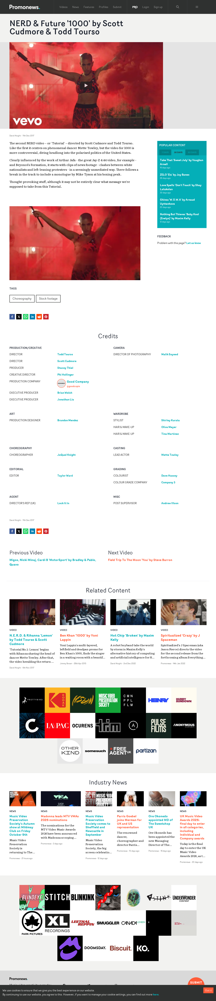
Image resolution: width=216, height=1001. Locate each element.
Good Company (78, 381)
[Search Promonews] (177, 7)
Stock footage (48, 298)
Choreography (22, 298)
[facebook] (12, 316)
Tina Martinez (170, 434)
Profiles (103, 7)
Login (145, 7)
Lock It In (63, 503)
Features (89, 7)
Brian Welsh (64, 393)
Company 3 (168, 482)
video (13, 630)
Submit (117, 7)
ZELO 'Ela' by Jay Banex (174, 175)
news (12, 811)
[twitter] (19, 316)
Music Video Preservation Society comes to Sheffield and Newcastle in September (98, 825)
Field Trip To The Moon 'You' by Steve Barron (140, 560)
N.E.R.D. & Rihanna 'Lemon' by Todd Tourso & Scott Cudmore (31, 639)
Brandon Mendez (67, 420)
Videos (63, 7)
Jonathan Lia (65, 399)
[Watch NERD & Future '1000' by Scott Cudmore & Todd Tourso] (86, 85)
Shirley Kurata (170, 420)
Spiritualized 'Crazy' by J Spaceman (180, 637)
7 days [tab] (165, 152)
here (156, 994)
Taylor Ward (65, 476)
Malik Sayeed (169, 354)
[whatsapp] (25, 316)
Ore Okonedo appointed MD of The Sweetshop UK (160, 821)
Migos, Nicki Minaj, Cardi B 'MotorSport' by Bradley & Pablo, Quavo (52, 562)
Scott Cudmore (66, 361)
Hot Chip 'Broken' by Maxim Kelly (132, 637)
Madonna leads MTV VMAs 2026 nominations (60, 818)
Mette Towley (170, 455)
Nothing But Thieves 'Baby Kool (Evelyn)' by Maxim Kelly (179, 216)
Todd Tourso (65, 354)
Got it (208, 990)
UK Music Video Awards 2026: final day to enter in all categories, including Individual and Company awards (192, 827)
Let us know (193, 243)
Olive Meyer (169, 427)
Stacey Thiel (65, 368)
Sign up (158, 7)
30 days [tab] (178, 152)
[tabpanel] (182, 191)
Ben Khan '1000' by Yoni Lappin (79, 637)
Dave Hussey (169, 476)
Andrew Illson (169, 503)
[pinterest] (46, 316)
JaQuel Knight (66, 455)
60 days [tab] (192, 152)
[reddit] (39, 316)
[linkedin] (32, 316)
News (75, 7)
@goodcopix (73, 386)
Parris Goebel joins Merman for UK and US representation (129, 821)
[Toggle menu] (197, 7)
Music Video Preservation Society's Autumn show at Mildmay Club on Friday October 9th (22, 825)
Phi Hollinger (65, 375)
